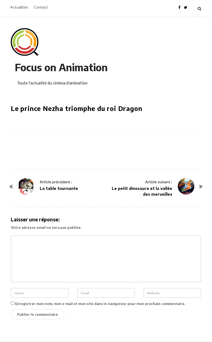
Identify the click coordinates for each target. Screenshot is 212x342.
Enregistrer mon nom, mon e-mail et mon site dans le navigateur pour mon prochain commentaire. (100, 303)
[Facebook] (179, 7)
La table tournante (59, 188)
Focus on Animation (61, 67)
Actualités (19, 7)
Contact (41, 7)
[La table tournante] (26, 186)
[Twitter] (185, 7)
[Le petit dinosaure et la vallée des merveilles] (186, 186)
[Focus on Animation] (24, 42)
